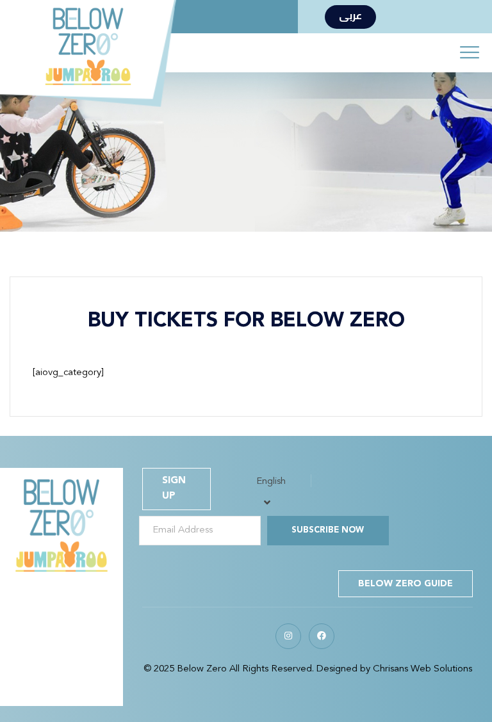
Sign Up (174, 488)
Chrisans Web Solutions (422, 669)
